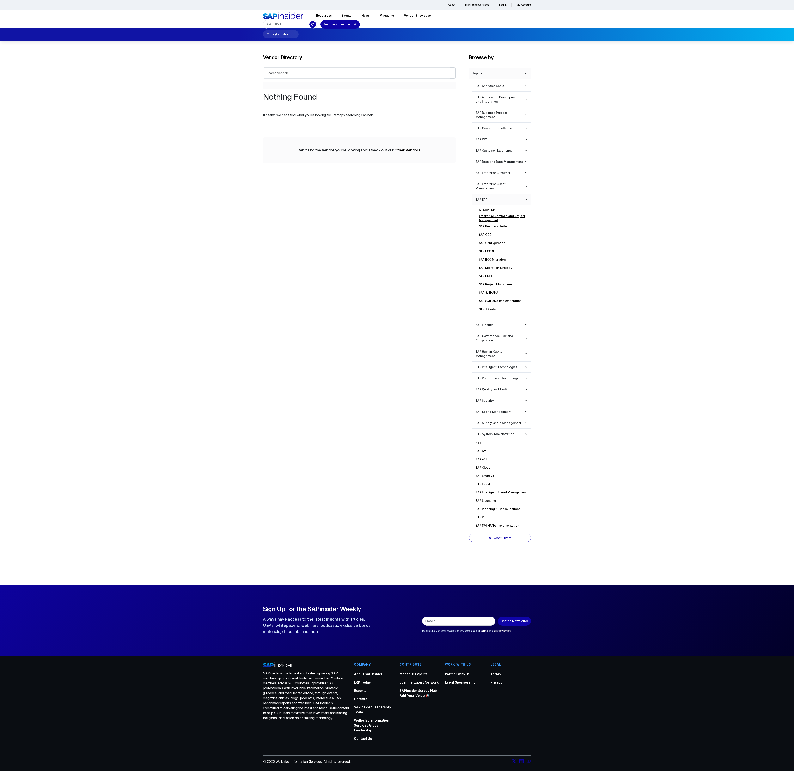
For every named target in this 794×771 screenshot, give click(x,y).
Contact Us (363, 738)
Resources (324, 15)
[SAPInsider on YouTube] (529, 761)
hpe (478, 442)
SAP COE (485, 234)
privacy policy (502, 630)
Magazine (387, 15)
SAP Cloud (483, 467)
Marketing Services (477, 4)
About (451, 4)
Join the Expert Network (419, 682)
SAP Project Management (497, 284)
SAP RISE (482, 517)
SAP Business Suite (493, 226)
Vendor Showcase (417, 15)
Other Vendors (407, 150)
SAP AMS (482, 451)
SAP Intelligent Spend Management (501, 492)
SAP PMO (485, 276)
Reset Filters (502, 538)
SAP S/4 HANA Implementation (497, 525)
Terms (495, 674)
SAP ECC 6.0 (487, 251)
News (365, 15)
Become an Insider (336, 24)
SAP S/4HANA (488, 292)
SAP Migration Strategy (495, 267)
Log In (503, 4)
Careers (360, 699)
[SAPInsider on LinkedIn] (521, 761)
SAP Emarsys (485, 476)
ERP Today (362, 682)
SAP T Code (487, 309)
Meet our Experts (413, 674)
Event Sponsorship (460, 682)
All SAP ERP (487, 210)
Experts (360, 690)
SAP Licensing (486, 500)
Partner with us (457, 674)
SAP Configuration (492, 243)
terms (484, 630)
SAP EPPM (483, 484)
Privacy (496, 682)
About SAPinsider (368, 674)
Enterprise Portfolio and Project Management (502, 218)
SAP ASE (481, 459)
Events (347, 15)
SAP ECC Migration (492, 259)
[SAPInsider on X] (514, 761)
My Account (524, 4)
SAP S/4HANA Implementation (500, 301)
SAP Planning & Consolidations (498, 509)
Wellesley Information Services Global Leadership (371, 725)
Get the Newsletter (514, 621)
